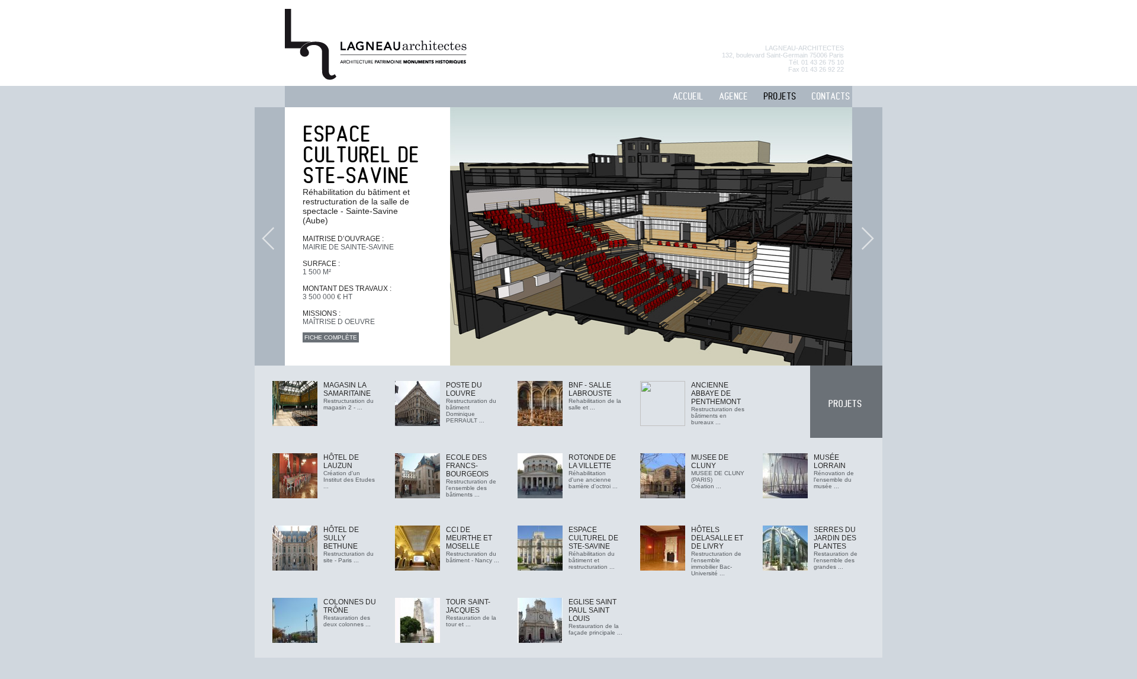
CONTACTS (830, 96)
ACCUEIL (688, 96)
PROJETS (779, 96)
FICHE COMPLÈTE (330, 337)
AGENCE (733, 96)
